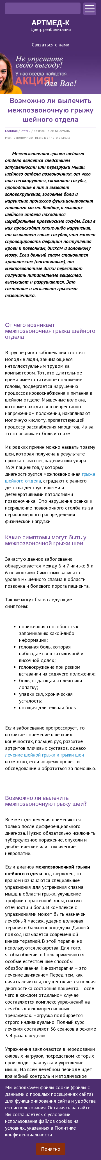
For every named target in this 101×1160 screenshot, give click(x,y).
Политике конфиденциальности (40, 1131)
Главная (11, 131)
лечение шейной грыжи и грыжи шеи (44, 754)
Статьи (25, 131)
